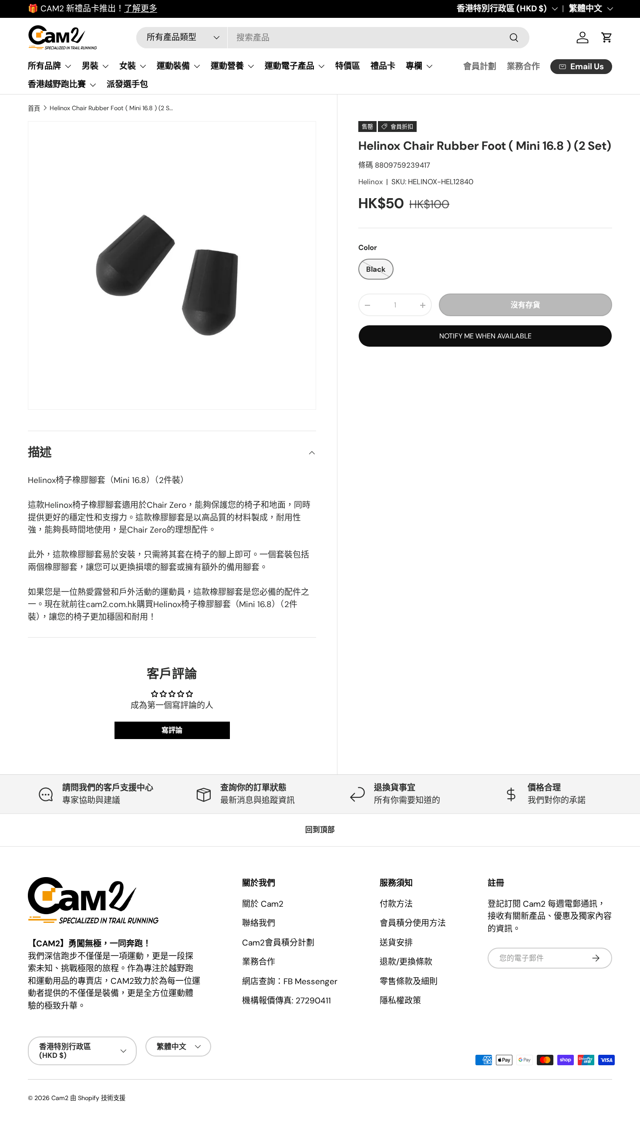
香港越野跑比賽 (57, 84)
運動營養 (227, 66)
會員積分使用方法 (413, 923)
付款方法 (396, 903)
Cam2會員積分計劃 (278, 942)
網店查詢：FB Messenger (289, 981)
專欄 (414, 66)
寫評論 (172, 730)
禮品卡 (383, 66)
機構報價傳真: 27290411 (286, 1000)
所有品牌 (44, 66)
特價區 (347, 66)
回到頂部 (320, 829)
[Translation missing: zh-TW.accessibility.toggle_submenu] (68, 66)
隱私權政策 (400, 1000)
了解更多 (140, 8)
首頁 (34, 108)
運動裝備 (173, 66)
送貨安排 (396, 942)
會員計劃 (479, 66)
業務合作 (523, 66)
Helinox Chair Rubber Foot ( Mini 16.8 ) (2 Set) (112, 108)
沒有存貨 (525, 305)
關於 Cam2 (262, 903)
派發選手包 (127, 84)
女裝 (127, 66)
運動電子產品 (289, 66)
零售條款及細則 (409, 981)
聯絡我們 (258, 923)
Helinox (370, 181)
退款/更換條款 (406, 961)
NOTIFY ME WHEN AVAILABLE (485, 336)
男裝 (90, 66)
